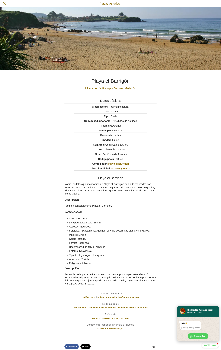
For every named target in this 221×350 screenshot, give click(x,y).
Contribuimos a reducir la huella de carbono (94, 308)
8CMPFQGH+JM (121, 168)
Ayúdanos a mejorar (129, 297)
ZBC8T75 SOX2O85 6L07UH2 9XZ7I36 (110, 318)
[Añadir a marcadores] (154, 347)
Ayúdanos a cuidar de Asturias (133, 308)
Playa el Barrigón (118, 163)
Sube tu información (107, 297)
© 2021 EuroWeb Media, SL (110, 328)
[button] (216, 308)
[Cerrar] (4, 3)
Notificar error (89, 297)
